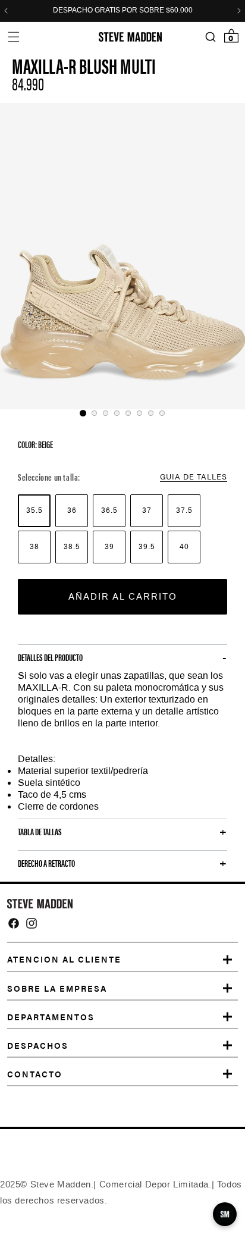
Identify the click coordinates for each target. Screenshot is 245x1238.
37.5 (184, 510)
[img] (13, 923)
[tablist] (122, 413)
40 (184, 546)
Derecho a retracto (46, 863)
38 (34, 546)
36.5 (109, 510)
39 (109, 546)
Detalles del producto (50, 657)
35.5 (34, 510)
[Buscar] (210, 37)
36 (72, 510)
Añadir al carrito (122, 597)
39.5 (147, 546)
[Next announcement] (239, 11)
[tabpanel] (122, 256)
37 (147, 510)
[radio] (34, 510)
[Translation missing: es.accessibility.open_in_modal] (122, 256)
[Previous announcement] (6, 11)
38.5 (72, 546)
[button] (13, 36)
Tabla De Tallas (40, 831)
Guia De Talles (193, 476)
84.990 (28, 83)
